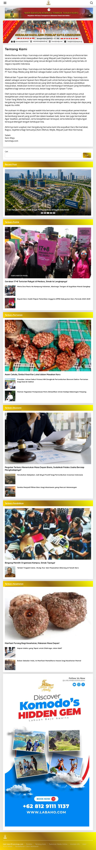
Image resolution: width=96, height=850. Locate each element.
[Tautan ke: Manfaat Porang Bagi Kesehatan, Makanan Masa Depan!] (48, 614)
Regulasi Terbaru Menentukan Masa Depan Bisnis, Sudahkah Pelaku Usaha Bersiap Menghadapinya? (44, 468)
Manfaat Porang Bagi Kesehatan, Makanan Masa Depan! (32, 643)
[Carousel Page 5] (54, 213)
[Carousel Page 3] (48, 213)
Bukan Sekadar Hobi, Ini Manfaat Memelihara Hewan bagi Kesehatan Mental (49, 661)
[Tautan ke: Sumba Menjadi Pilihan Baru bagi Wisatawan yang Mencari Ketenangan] (10, 491)
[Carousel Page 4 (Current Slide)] (51, 213)
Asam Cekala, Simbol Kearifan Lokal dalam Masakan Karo (32, 374)
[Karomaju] (48, 3)
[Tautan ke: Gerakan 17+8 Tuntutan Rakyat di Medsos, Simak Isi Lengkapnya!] (48, 252)
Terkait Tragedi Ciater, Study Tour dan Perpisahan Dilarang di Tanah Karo (48, 568)
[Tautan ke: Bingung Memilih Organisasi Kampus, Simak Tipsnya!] (48, 534)
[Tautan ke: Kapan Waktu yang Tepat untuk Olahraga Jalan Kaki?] (10, 652)
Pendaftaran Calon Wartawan (26, 846)
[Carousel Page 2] (45, 213)
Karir (84, 844)
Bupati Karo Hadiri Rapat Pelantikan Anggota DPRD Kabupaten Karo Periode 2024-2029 (53, 299)
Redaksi (29, 844)
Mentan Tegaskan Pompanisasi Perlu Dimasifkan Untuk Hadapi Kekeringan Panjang (51, 392)
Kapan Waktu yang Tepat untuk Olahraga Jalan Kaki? (39, 648)
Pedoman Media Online (58, 844)
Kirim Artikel (7, 846)
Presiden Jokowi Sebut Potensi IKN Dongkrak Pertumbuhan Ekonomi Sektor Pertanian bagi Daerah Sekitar (52, 380)
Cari (6, 151)
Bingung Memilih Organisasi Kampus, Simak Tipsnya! (30, 563)
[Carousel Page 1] (42, 213)
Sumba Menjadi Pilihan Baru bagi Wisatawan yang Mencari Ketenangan (47, 487)
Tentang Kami (40, 844)
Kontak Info (75, 844)
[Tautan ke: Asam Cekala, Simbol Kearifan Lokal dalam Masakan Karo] (48, 345)
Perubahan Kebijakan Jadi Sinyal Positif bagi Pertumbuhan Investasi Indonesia (50, 475)
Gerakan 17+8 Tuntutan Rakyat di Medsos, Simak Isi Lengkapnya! (36, 281)
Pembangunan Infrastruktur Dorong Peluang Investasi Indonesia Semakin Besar (45, 209)
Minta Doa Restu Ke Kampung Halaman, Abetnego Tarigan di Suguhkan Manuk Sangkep (53, 286)
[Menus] (5, 3)
